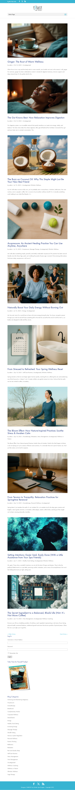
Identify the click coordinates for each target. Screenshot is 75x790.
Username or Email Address (15, 640)
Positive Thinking (12, 741)
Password (10, 646)
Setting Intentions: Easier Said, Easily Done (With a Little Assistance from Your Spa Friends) (35, 556)
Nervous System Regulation (15, 735)
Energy (24, 311)
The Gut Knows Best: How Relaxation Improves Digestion (36, 117)
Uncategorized (27, 65)
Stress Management (43, 436)
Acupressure (25, 249)
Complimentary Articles (14, 711)
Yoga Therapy (11, 774)
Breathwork (11, 708)
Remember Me (14, 653)
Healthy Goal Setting (28, 561)
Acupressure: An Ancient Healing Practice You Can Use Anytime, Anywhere (35, 244)
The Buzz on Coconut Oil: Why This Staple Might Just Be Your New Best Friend (36, 180)
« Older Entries (12, 634)
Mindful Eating (11, 732)
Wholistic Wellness (36, 185)
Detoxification (11, 717)
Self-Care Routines (28, 372)
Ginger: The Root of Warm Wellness (25, 61)
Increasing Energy (12, 726)
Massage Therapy (34, 249)
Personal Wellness (36, 503)
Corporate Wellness (13, 714)
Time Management (28, 619)
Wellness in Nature (13, 768)
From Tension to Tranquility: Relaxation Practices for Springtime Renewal (33, 498)
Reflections (10, 744)
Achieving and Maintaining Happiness (18, 699)
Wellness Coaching (47, 619)
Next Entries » (63, 634)
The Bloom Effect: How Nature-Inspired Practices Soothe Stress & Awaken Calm (35, 432)
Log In (9, 657)
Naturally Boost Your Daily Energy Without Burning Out (35, 307)
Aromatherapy (27, 436)
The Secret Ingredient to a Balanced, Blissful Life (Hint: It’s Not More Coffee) (36, 614)
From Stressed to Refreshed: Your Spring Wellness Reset (35, 369)
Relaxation (34, 436)
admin (10, 65)
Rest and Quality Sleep (14, 750)
